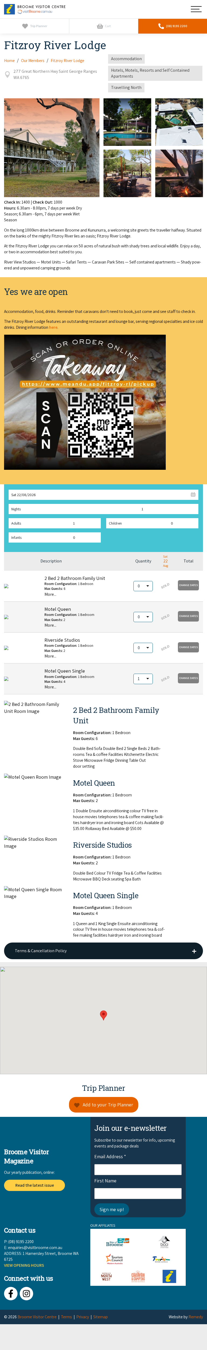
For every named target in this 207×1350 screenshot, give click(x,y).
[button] (188, 585)
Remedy (195, 1316)
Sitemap (100, 1316)
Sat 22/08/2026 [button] (23, 494)
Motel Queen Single (64, 671)
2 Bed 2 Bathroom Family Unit (74, 578)
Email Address (110, 1156)
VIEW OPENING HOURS (24, 1265)
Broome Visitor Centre (37, 1316)
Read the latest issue (34, 1185)
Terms (66, 1316)
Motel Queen (57, 609)
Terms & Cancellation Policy (41, 951)
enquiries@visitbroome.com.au (35, 1247)
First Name (105, 1181)
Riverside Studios (62, 640)
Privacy (82, 1316)
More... (50, 594)
